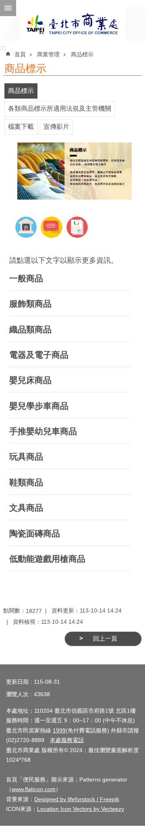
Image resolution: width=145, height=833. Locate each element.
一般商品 (26, 278)
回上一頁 (105, 638)
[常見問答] (51, 236)
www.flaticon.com (34, 789)
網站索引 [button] (8, 8)
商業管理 (48, 54)
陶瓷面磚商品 (34, 533)
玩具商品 (26, 456)
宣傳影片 (56, 126)
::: (3, 47)
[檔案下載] (77, 236)
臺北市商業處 (72, 24)
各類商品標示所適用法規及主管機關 (59, 108)
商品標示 (82, 54)
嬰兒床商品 (30, 380)
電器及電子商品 (38, 354)
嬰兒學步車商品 (38, 405)
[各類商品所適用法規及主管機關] (26, 236)
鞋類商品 (26, 482)
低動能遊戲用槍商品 (47, 558)
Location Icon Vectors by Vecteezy (80, 809)
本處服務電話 (67, 740)
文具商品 (26, 507)
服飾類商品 (30, 303)
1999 (59, 730)
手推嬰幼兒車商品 (43, 431)
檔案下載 (21, 126)
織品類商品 (30, 329)
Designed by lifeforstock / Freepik (76, 799)
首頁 (20, 54)
